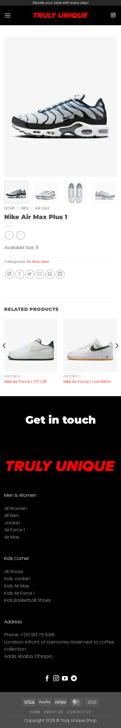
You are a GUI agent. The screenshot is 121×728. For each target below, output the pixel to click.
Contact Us (79, 711)
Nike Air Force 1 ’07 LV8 (25, 381)
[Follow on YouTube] (65, 679)
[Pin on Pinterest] (50, 274)
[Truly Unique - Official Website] (60, 15)
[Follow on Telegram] (74, 679)
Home (9, 208)
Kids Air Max (16, 586)
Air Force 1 (14, 530)
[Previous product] (20, 235)
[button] (7, 15)
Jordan (12, 523)
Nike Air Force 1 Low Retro (87, 381)
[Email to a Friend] (39, 274)
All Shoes (13, 571)
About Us (53, 711)
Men (25, 208)
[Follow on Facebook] (47, 679)
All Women (15, 508)
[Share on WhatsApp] (9, 274)
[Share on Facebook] (19, 274)
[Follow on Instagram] (113, 15)
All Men (11, 515)
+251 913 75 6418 (37, 634)
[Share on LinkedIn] (60, 274)
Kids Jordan (17, 578)
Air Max (42, 208)
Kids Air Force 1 (19, 593)
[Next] (107, 107)
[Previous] (13, 107)
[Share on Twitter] (29, 274)
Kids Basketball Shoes (27, 600)
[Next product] (9, 235)
